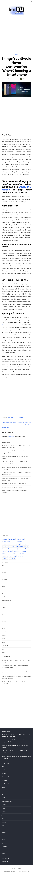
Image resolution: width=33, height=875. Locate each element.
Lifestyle (17, 551)
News (4, 553)
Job (4, 551)
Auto (4, 539)
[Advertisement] (16, 32)
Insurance (5, 549)
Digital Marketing (7, 541)
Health (11, 546)
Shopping (22, 553)
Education (18, 541)
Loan (25, 551)
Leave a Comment (18, 417)
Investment (15, 549)
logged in (11, 436)
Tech (16, 54)
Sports (13, 556)
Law (10, 551)
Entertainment (6, 544)
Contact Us (5, 861)
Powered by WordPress (10, 871)
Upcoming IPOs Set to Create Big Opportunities (14, 483)
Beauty (12, 539)
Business (20, 539)
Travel (12, 558)
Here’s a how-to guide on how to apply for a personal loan (9, 425)
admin (23, 79)
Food (24, 544)
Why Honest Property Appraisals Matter (12, 487)
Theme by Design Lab (23, 871)
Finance (16, 544)
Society (5, 556)
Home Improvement (22, 546)
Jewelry (23, 549)
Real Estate (13, 553)
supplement (21, 556)
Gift (4, 546)
